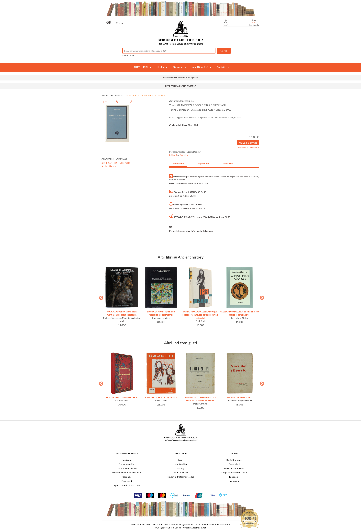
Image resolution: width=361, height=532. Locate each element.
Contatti (120, 23)
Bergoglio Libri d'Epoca (169, 527)
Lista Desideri (181, 464)
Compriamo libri (127, 464)
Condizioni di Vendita (127, 468)
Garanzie (177, 67)
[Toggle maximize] (131, 101)
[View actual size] (116, 101)
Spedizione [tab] (178, 163)
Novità (160, 67)
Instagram (234, 481)
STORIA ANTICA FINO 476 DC (116, 163)
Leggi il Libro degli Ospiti (234, 472)
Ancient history (109, 166)
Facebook (234, 477)
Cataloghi (180, 468)
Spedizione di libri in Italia (127, 485)
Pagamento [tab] (203, 163)
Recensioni (234, 464)
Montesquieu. (117, 95)
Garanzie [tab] (228, 163)
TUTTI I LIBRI (141, 67)
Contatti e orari (234, 460)
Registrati (184, 155)
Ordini (180, 460)
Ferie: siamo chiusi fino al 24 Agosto (180, 77)
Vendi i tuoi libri (200, 67)
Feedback (127, 460)
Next (260, 297)
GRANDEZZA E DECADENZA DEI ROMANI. (146, 95)
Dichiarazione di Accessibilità (127, 472)
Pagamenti (126, 481)
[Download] (123, 101)
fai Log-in (173, 155)
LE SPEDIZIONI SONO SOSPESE (180, 86)
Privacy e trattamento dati (180, 477)
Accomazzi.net (198, 527)
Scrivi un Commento (234, 468)
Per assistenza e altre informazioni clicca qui (191, 231)
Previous (100, 297)
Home (105, 95)
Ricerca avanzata (130, 55)
